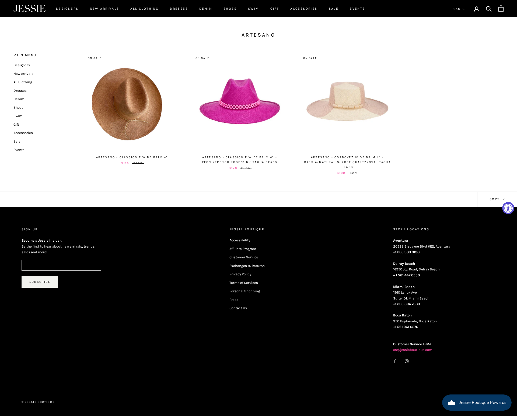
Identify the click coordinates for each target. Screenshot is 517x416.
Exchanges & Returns (247, 266)
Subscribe (39, 282)
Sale (334, 8)
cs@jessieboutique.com (412, 350)
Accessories (303, 8)
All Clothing (144, 8)
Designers (67, 8)
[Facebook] (395, 361)
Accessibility (239, 240)
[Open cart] (501, 8)
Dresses (179, 8)
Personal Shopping (244, 291)
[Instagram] (406, 361)
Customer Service (243, 257)
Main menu (25, 55)
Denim (205, 8)
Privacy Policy (240, 274)
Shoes (230, 8)
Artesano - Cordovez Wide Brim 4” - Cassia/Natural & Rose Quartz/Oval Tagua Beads (347, 162)
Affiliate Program (242, 249)
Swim (253, 8)
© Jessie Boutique (38, 402)
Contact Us (238, 308)
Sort (495, 199)
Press (233, 300)
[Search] (489, 8)
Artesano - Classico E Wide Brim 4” (132, 157)
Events (357, 8)
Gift (274, 8)
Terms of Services (243, 283)
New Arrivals (104, 8)
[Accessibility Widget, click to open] (508, 208)
